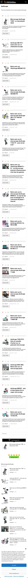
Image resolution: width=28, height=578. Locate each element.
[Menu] (2, 2)
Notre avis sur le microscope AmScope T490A (17, 294)
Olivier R (6, 30)
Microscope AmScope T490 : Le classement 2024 (17, 21)
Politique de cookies (8, 576)
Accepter (14, 565)
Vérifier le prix (14, 457)
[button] (26, 549)
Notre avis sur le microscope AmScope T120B (17, 270)
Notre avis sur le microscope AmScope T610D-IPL (17, 414)
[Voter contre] (6, 16)
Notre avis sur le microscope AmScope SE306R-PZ (17, 92)
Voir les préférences (14, 573)
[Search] (25, 2)
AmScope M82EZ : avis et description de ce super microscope (18, 390)
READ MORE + (6, 33)
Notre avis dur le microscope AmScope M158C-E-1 (17, 246)
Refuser (14, 569)
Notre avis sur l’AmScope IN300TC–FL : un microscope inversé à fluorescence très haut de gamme (18, 168)
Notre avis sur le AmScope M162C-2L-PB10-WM (17, 223)
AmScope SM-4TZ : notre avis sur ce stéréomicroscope (16, 44)
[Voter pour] (8, 16)
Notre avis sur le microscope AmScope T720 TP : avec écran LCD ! (17, 519)
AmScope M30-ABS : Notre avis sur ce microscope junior (17, 366)
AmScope (12, 472)
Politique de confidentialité (18, 576)
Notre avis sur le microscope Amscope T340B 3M (17, 317)
